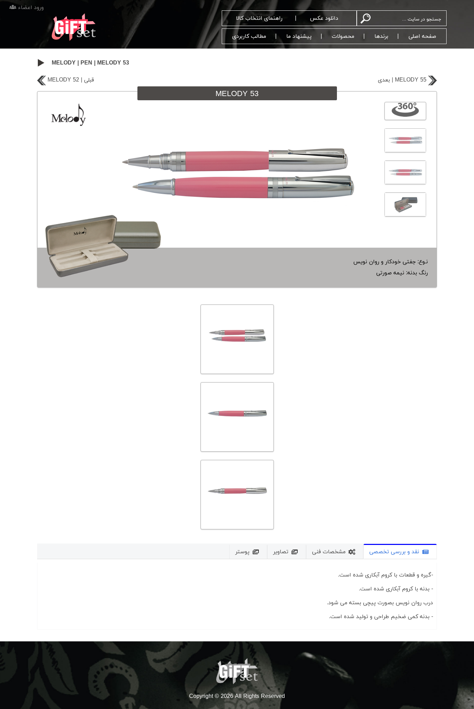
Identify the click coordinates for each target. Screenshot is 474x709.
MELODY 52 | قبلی (71, 80)
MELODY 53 (113, 63)
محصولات (343, 36)
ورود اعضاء (30, 7)
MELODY (64, 63)
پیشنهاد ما (299, 36)
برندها (381, 36)
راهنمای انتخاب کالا (259, 18)
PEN (86, 63)
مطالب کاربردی (249, 36)
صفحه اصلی (422, 36)
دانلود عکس (324, 18)
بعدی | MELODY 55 (402, 80)
